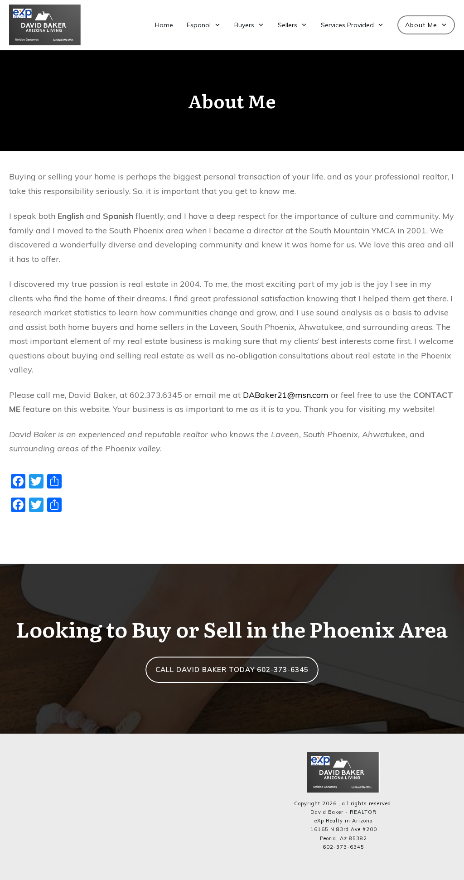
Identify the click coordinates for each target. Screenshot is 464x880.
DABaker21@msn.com (287, 395)
